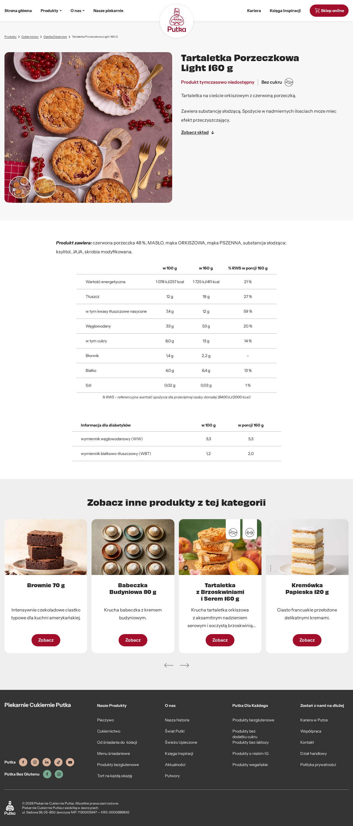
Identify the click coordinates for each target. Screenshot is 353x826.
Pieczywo (105, 720)
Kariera (254, 10)
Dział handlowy (313, 753)
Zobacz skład (195, 132)
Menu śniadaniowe (113, 753)
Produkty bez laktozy (250, 742)
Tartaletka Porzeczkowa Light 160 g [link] (95, 36)
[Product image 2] (44, 187)
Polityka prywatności (318, 764)
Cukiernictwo (30, 36)
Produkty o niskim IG (250, 753)
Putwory (172, 775)
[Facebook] (23, 762)
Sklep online (332, 10)
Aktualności (175, 764)
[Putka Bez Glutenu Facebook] (47, 774)
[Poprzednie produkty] (169, 665)
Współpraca (310, 731)
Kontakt (307, 742)
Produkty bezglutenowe (118, 764)
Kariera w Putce (314, 720)
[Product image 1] (20, 187)
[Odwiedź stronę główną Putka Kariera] (177, 21)
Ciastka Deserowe (55, 36)
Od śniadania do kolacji (117, 742)
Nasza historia (177, 720)
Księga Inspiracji (285, 10)
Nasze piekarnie (108, 10)
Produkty (10, 36)
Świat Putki (174, 731)
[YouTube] (70, 762)
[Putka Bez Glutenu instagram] (59, 774)
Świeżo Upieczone (181, 742)
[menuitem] (51, 10)
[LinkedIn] (46, 762)
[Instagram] (35, 762)
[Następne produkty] (184, 665)
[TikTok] (58, 762)
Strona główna (18, 10)
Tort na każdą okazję (114, 775)
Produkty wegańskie (250, 764)
